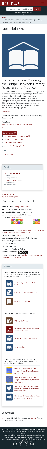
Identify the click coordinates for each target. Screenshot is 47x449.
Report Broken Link (8, 194)
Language (22, 301)
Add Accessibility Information (14, 142)
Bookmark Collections (12, 180)
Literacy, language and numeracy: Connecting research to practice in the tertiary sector (26, 388)
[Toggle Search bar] (23, 14)
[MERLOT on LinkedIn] (26, 445)
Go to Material (8, 133)
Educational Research (25, 292)
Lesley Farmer (16, 218)
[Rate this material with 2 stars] (14, 146)
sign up (33, 418)
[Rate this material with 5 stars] (23, 146)
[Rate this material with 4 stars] (20, 146)
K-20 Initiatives (28, 124)
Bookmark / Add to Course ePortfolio (17, 136)
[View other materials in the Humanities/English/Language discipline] (10, 301)
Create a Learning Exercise (13, 139)
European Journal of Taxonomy (25, 338)
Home (4, 17)
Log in (4, 418)
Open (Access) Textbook (22, 207)
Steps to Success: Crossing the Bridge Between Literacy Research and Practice (26, 371)
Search (37, 9)
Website (19, 235)
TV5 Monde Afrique (21, 321)
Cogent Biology (19, 347)
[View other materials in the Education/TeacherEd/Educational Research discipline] (10, 292)
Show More (6, 112)
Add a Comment (7, 155)
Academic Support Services (11, 124)
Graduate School (14, 233)
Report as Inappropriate (10, 197)
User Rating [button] (8, 173)
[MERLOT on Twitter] (20, 445)
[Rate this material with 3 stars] (17, 146)
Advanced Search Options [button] (23, 13)
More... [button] (4, 127)
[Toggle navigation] (42, 3)
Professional (25, 233)
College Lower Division (25, 230)
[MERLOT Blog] (32, 445)
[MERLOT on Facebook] (15, 445)
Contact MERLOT (39, 429)
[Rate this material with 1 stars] (11, 146)
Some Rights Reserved (24, 429)
